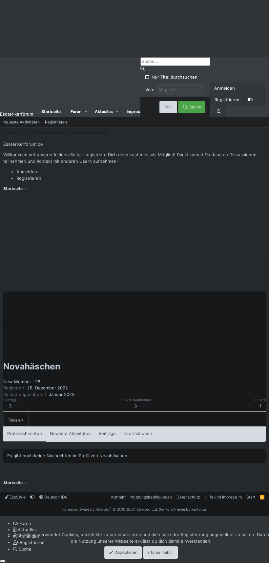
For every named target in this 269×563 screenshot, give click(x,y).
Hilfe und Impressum (223, 497)
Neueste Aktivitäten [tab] (70, 433)
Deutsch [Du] (56, 497)
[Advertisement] (134, 242)
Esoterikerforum (16, 114)
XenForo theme (172, 509)
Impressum (137, 111)
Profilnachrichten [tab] (24, 433)
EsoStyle (17, 497)
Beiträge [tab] (107, 433)
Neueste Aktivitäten (21, 122)
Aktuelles (104, 111)
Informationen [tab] (138, 433)
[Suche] (219, 112)
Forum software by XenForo (110, 509)
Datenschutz (188, 497)
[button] (86, 111)
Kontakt (118, 497)
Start (250, 497)
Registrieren (56, 122)
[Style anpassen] (250, 100)
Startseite (51, 111)
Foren (76, 111)
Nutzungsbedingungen (151, 497)
